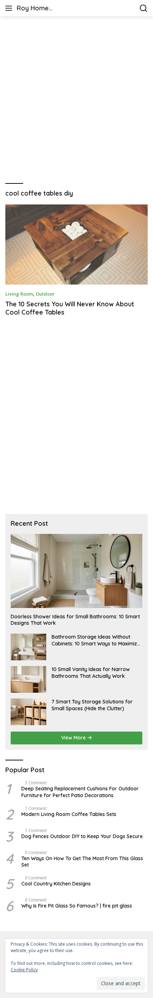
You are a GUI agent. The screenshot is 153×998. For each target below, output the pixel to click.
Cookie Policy (24, 970)
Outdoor (45, 294)
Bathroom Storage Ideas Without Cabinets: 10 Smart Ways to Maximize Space (96, 640)
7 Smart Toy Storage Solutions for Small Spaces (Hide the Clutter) (92, 704)
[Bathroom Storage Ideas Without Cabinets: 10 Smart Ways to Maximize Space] (28, 647)
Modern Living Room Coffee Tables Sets (68, 814)
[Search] (143, 8)
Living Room (19, 294)
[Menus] (10, 8)
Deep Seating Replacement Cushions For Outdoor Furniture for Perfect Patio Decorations (80, 791)
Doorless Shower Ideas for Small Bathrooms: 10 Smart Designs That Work (75, 619)
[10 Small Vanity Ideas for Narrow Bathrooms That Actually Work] (28, 679)
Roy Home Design (33, 9)
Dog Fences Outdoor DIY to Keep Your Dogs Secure (82, 836)
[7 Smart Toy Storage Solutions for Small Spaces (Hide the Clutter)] (28, 711)
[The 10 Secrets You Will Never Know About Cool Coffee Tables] (76, 244)
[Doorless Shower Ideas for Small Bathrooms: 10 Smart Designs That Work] (76, 571)
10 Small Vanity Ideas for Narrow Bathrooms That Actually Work (91, 672)
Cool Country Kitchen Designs (56, 883)
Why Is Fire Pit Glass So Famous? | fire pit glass (76, 906)
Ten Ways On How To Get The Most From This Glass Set (82, 861)
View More (74, 737)
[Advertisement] (76, 100)
